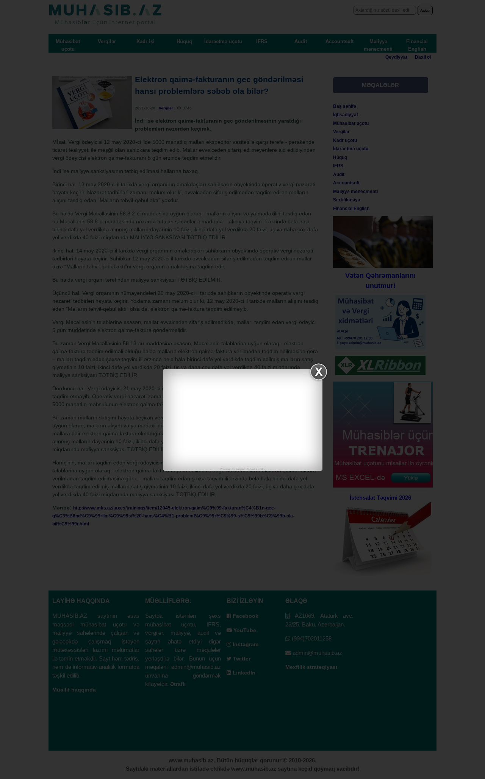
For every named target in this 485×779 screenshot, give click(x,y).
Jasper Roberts (246, 469)
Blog (263, 469)
